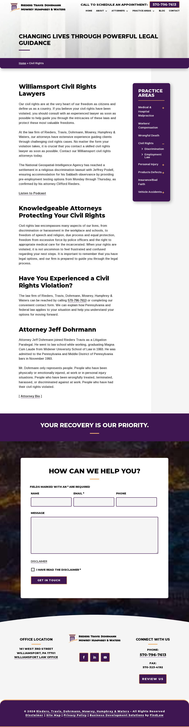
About (100, 11)
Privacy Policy (75, 715)
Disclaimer (39, 561)
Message (37, 513)
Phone (121, 493)
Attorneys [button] (118, 11)
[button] (183, 721)
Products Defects (149, 172)
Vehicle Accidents (150, 191)
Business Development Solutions (117, 715)
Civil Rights (145, 143)
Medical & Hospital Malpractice (146, 111)
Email (78, 493)
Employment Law (153, 156)
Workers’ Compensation (148, 125)
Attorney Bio (30, 396)
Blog (162, 11)
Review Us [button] (153, 679)
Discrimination (154, 148)
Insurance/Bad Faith (147, 182)
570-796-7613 (164, 5)
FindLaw (157, 715)
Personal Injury (148, 164)
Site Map (53, 715)
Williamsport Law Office (36, 657)
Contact (174, 11)
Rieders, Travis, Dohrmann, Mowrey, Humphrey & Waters (82, 711)
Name (35, 493)
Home (89, 11)
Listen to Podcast (32, 193)
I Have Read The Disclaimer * (58, 569)
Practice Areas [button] (142, 11)
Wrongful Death (148, 135)
